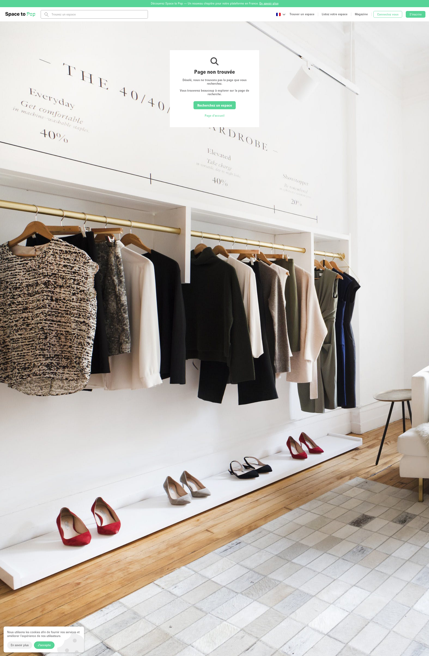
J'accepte (44, 645)
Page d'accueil (215, 115)
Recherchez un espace (214, 105)
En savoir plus (20, 645)
